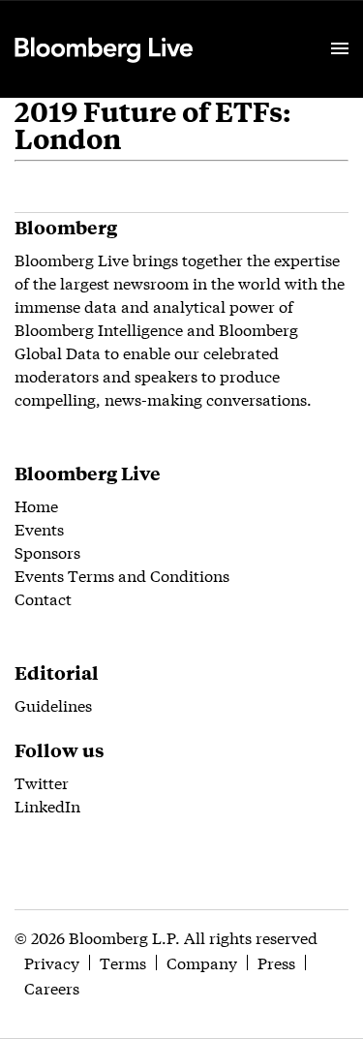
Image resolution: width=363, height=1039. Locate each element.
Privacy (51, 962)
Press (276, 962)
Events (39, 528)
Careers (51, 987)
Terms (123, 962)
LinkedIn (47, 805)
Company (201, 962)
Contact (43, 598)
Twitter (42, 782)
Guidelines (53, 704)
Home (36, 505)
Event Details (254, 25)
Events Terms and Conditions (122, 575)
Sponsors (47, 551)
